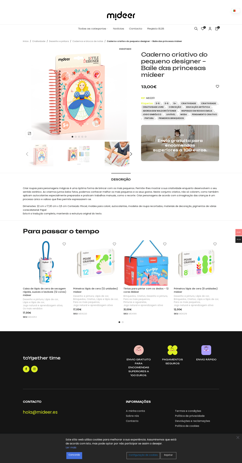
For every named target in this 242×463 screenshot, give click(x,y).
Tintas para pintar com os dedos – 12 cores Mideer (146, 290)
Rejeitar (168, 455)
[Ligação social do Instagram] (34, 369)
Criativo (91, 299)
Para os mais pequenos (86, 302)
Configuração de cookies (143, 455)
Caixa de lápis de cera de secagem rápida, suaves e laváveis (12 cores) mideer (44, 292)
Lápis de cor (51, 299)
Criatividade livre (153, 107)
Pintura (149, 118)
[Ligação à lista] (148, 411)
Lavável (170, 114)
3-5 (158, 103)
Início (26, 41)
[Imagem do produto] (45, 263)
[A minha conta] (210, 28)
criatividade (208, 103)
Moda (183, 114)
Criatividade (38, 41)
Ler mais (71, 447)
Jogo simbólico (152, 114)
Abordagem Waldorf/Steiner (159, 110)
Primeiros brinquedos (171, 118)
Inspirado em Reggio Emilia (196, 110)
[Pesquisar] (196, 28)
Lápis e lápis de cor (33, 302)
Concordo (74, 454)
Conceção (175, 107)
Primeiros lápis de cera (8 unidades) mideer (196, 290)
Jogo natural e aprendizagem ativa (42, 305)
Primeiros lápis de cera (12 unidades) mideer (95, 290)
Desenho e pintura (59, 41)
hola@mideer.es (40, 412)
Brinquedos (79, 299)
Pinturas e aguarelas (134, 302)
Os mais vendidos (32, 308)
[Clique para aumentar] (29, 133)
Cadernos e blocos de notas (87, 41)
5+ (175, 103)
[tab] (121, 178)
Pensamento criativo (204, 114)
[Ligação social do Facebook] (26, 369)
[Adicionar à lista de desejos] (217, 86)
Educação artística (198, 107)
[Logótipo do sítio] (121, 15)
